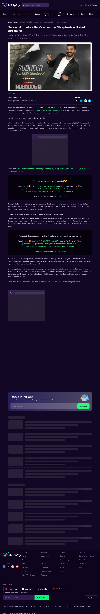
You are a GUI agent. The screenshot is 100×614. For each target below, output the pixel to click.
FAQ (80, 567)
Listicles (43, 564)
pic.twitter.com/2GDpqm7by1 (63, 191)
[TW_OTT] (8, 567)
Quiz (61, 571)
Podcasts (63, 552)
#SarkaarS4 (52, 186)
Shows (24, 564)
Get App (62, 564)
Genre (24, 571)
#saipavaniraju (72, 188)
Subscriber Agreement (86, 556)
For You (24, 552)
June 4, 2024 (61, 196)
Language (25, 567)
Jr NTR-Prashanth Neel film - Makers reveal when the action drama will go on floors (48, 281)
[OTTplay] (11, 5)
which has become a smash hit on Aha (51, 110)
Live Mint (48, 606)
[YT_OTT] (17, 567)
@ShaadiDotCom (45, 191)
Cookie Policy (64, 560)
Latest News (45, 556)
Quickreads (44, 567)
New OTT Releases (28, 575)
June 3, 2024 (61, 251)
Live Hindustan (35, 606)
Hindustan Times (20, 606)
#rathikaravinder (60, 188)
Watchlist (44, 552)
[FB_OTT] (4, 567)
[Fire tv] (58, 589)
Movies (24, 560)
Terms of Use (83, 560)
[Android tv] (43, 589)
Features (44, 575)
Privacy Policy (83, 564)
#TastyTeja (49, 188)
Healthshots (79, 606)
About (62, 567)
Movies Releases (46, 571)
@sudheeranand (28, 188)
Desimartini (59, 606)
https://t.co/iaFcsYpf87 (39, 186)
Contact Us (82, 552)
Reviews (44, 560)
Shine (69, 606)
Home (24, 556)
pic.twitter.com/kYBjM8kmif (63, 246)
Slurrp (89, 606)
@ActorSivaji (40, 188)
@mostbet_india (31, 191)
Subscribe (83, 406)
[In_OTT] (12, 567)
